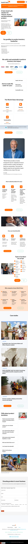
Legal (9, 542)
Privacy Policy (6, 542)
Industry (3, 493)
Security (6, 532)
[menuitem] (10, 527)
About (19, 527)
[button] (20, 80)
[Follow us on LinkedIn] (10, 536)
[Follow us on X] (14, 536)
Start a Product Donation (3, 32)
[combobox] (14, 495)
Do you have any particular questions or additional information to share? (10, 506)
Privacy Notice (10, 532)
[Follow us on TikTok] (18, 536)
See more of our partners (14, 68)
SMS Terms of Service (20, 532)
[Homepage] (8, 2)
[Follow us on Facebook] (12, 536)
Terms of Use (14, 532)
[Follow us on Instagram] (16, 536)
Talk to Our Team (8, 33)
